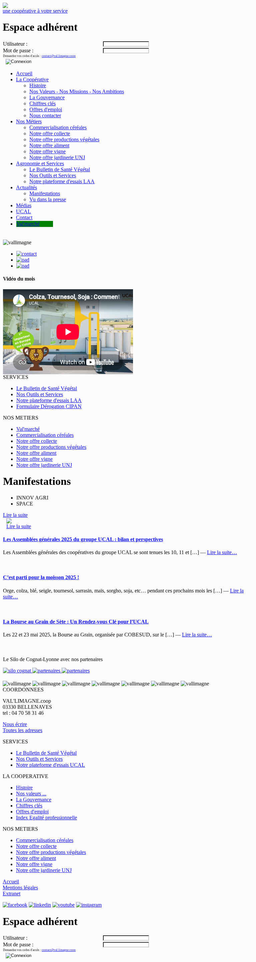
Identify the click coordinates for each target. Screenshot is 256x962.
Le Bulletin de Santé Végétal (59, 169)
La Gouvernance (47, 97)
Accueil (24, 73)
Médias (23, 205)
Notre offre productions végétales (64, 139)
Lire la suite (15, 515)
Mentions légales (20, 887)
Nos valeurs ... (31, 793)
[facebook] (15, 905)
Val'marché (28, 224)
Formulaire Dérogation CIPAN (49, 406)
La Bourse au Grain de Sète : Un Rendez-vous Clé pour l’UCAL (76, 621)
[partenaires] (46, 670)
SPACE (24, 503)
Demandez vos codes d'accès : (39, 56)
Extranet (11, 893)
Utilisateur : (15, 44)
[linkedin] (40, 905)
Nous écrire (15, 724)
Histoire (37, 85)
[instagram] (89, 905)
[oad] (22, 266)
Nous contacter (45, 115)
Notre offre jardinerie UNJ (57, 157)
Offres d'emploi (45, 109)
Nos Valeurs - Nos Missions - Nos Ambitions (76, 91)
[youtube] (63, 905)
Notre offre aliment (49, 145)
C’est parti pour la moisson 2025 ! (41, 577)
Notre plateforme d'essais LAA (62, 181)
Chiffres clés (42, 103)
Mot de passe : (18, 50)
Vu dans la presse (47, 199)
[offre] (22, 260)
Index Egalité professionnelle (46, 817)
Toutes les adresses (22, 730)
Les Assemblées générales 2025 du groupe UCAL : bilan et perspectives (83, 539)
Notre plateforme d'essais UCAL (50, 765)
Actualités (26, 187)
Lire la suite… (222, 552)
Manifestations (44, 193)
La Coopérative (32, 79)
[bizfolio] (26, 254)
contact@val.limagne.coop (59, 56)
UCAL (23, 211)
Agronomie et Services (40, 163)
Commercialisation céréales (58, 127)
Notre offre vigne (47, 151)
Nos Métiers (29, 121)
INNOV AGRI (32, 497)
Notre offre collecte (49, 133)
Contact (24, 217)
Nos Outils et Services (52, 175)
